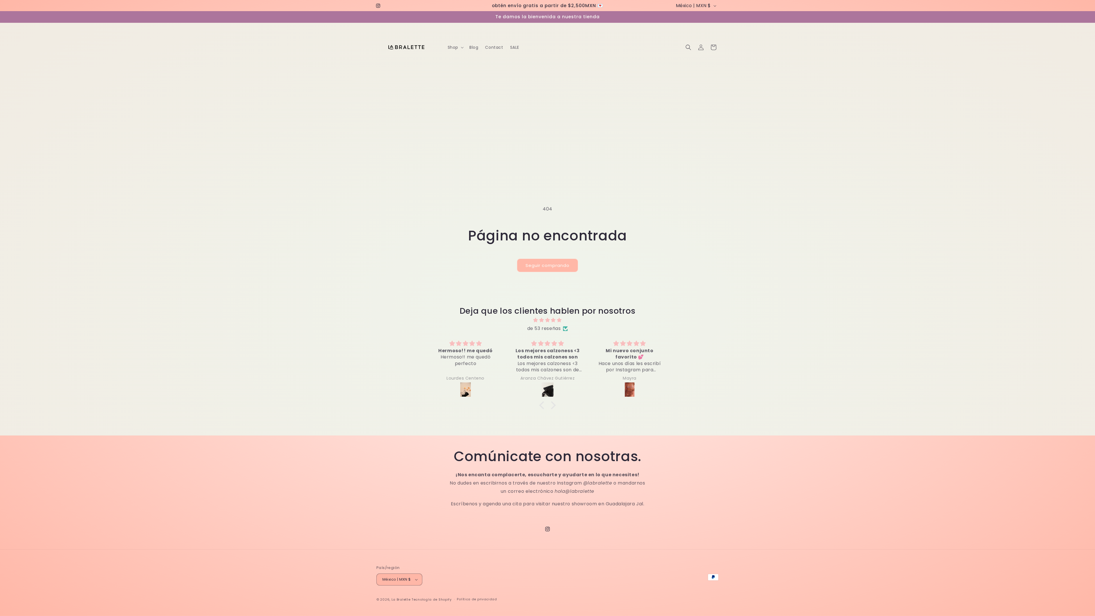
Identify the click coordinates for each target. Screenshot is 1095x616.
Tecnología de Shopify (431, 599)
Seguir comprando (547, 265)
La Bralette (401, 599)
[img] (547, 320)
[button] (455, 47)
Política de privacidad (477, 599)
